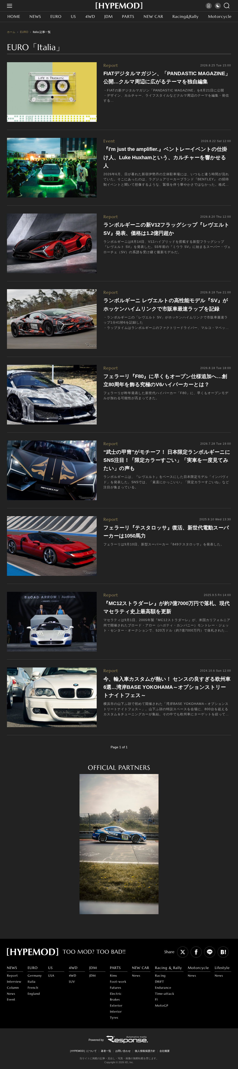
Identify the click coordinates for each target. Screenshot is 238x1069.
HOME (13, 16)
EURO (56, 16)
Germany (35, 976)
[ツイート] (182, 952)
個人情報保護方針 (145, 1051)
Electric (116, 994)
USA (51, 976)
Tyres (114, 1018)
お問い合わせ (123, 1051)
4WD (90, 16)
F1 (156, 999)
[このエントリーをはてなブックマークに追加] (223, 952)
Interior (116, 1012)
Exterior (116, 1005)
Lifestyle (222, 967)
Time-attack (164, 994)
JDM (108, 16)
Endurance (163, 988)
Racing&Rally (185, 16)
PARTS (128, 16)
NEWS (35, 16)
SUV (72, 982)
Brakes (115, 999)
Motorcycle (219, 16)
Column (13, 988)
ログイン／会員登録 (209, 6)
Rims (113, 976)
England (34, 994)
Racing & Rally (168, 967)
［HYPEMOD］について (83, 1051)
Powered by (96, 1040)
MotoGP (161, 1005)
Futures (115, 988)
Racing (160, 976)
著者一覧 (106, 1051)
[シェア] (196, 952)
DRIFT (159, 982)
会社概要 (164, 1051)
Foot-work (118, 982)
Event (11, 999)
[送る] (209, 952)
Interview (14, 982)
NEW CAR (153, 16)
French (33, 988)
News (11, 994)
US (73, 16)
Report (12, 976)
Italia (32, 982)
